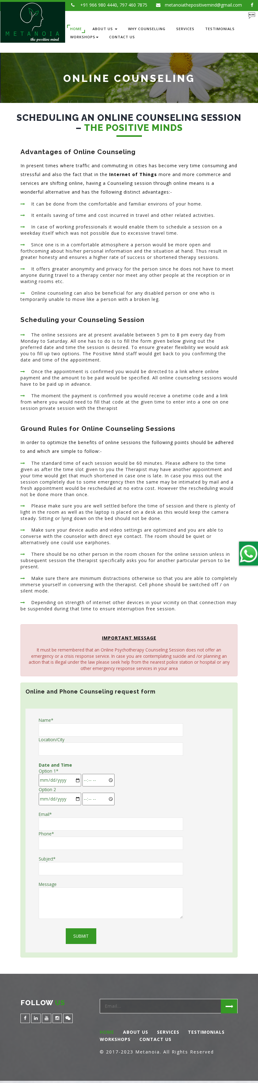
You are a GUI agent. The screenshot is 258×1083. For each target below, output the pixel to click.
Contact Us (122, 37)
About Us (103, 28)
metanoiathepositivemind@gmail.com (203, 5)
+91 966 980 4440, (98, 5)
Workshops (82, 37)
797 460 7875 (133, 5)
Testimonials (220, 28)
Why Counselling (146, 28)
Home (76, 28)
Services (185, 28)
